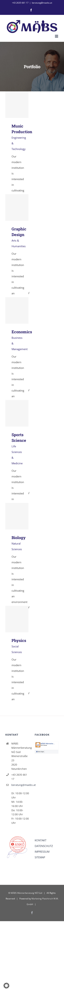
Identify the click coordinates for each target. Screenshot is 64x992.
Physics (17, 619)
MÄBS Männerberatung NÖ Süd (26, 892)
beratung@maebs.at (42, 2)
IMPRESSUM (42, 851)
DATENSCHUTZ (44, 846)
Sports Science (17, 413)
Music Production (17, 105)
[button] (6, 985)
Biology (17, 516)
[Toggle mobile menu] (57, 36)
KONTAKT (40, 840)
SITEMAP (40, 857)
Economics (17, 310)
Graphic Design (17, 208)
